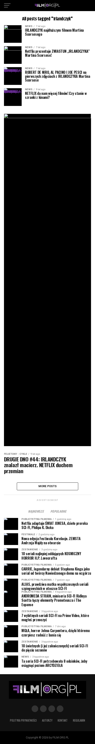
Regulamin (79, 720)
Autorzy (47, 720)
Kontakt (63, 720)
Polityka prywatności (23, 720)
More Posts (47, 486)
